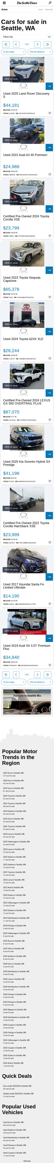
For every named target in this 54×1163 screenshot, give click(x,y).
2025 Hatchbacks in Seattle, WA (16, 972)
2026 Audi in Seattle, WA (13, 1064)
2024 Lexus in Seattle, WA (14, 835)
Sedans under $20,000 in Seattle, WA (18, 1095)
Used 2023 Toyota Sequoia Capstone (21, 279)
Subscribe (49, 9)
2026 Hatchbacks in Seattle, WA (16, 1018)
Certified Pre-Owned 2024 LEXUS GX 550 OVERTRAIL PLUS (26, 402)
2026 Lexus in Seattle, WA (14, 980)
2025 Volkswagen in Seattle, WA (16, 843)
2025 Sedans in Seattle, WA (14, 866)
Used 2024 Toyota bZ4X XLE (23, 339)
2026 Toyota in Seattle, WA (14, 827)
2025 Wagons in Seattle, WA (14, 1011)
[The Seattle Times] (27, 3)
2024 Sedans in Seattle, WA (14, 812)
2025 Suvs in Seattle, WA (13, 774)
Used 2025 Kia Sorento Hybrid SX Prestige (26, 463)
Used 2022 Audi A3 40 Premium (25, 155)
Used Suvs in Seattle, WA (13, 1123)
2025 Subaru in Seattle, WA (14, 858)
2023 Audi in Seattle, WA (13, 888)
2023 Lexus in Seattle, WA (14, 850)
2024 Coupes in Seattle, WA (14, 1026)
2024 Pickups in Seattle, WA (14, 927)
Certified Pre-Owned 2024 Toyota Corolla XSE (26, 218)
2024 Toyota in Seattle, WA (14, 797)
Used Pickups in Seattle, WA (14, 1146)
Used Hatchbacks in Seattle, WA (16, 1139)
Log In (40, 9)
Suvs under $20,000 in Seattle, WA (17, 1087)
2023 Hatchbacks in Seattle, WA (16, 919)
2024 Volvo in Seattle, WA (13, 965)
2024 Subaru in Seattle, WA (14, 896)
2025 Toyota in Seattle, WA (14, 804)
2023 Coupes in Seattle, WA (14, 1049)
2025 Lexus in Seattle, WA (14, 881)
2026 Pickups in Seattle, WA (14, 1033)
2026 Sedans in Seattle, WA (14, 957)
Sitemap (27, 1161)
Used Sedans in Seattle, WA (14, 1131)
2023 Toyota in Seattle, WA (14, 873)
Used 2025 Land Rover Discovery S (26, 95)
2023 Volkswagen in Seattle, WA (16, 904)
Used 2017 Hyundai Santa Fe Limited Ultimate (23, 586)
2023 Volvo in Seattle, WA (13, 950)
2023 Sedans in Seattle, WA (14, 911)
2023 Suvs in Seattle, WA (13, 789)
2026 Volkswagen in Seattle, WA (16, 1041)
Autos (4, 9)
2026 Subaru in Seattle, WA (14, 1056)
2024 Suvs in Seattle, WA (13, 782)
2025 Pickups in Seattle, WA (14, 995)
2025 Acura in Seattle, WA (14, 942)
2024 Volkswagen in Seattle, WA (16, 934)
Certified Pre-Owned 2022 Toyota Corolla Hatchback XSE (26, 524)
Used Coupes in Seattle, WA (14, 1154)
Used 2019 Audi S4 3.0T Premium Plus (26, 647)
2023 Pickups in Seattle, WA (14, 1003)
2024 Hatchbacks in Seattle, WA (16, 988)
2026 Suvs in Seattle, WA (13, 820)
